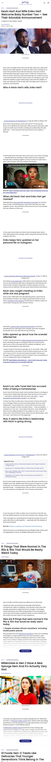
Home (2, 8)
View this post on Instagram (25, 102)
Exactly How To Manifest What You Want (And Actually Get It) (24, 468)
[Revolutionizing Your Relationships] (25, 2)
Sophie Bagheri (5, 556)
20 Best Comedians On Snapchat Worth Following (25, 526)
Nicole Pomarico (5, 24)
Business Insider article (19, 721)
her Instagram (17, 281)
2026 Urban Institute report (13, 728)
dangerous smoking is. (26, 634)
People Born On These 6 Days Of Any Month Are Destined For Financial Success (24, 476)
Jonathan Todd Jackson (16, 301)
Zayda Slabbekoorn (6, 673)
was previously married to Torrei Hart (25, 202)
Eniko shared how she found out (32, 340)
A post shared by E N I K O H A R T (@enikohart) (19, 455)
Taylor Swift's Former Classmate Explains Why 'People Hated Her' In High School (25, 464)
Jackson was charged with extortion (22, 327)
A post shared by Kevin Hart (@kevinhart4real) (19, 276)
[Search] (44, 2)
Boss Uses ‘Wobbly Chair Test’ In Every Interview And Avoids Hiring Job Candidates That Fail (26, 471)
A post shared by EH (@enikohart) (15, 121)
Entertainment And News (12, 8)
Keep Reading (25, 651)
